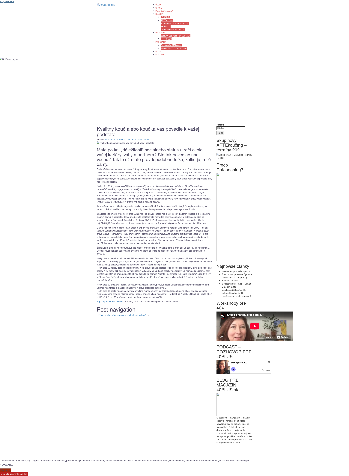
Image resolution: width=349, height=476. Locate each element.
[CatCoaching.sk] (106, 4)
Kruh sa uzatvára (230, 280)
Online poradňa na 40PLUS (173, 29)
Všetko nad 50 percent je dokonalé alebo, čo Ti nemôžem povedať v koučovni (236, 293)
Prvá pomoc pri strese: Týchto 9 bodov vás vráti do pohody (237, 276)
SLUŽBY (159, 14)
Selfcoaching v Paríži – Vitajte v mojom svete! (236, 285)
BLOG (158, 51)
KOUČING (165, 17)
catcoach (144, 139)
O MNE (158, 7)
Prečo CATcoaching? (164, 11)
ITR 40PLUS (166, 38)
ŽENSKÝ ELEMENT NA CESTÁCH (175, 35)
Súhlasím (5, 470)
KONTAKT (159, 54)
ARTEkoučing (167, 20)
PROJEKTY (160, 32)
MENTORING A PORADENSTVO (175, 23)
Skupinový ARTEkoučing (171, 45)
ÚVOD (158, 4)
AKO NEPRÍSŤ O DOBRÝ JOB (174, 48)
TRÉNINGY (166, 26)
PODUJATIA (160, 42)
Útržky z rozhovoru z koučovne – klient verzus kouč (121, 315)
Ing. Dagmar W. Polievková (110, 301)
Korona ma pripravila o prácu (236, 271)
